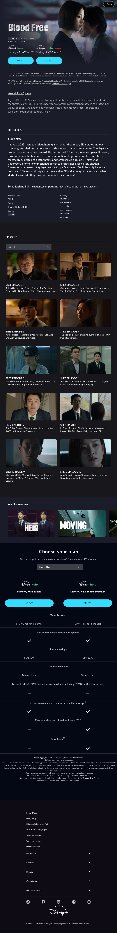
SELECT (21, 60)
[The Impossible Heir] (31, 523)
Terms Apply (40, 758)
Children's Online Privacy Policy (37, 824)
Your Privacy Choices (33, 841)
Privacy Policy (31, 819)
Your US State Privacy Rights (36, 830)
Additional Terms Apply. (61, 84)
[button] (58, 853)
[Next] (111, 522)
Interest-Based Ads (33, 847)
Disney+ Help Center (91, 778)
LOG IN (109, 4)
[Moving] (82, 523)
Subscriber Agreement (34, 835)
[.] (28, 902)
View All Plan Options (19, 93)
